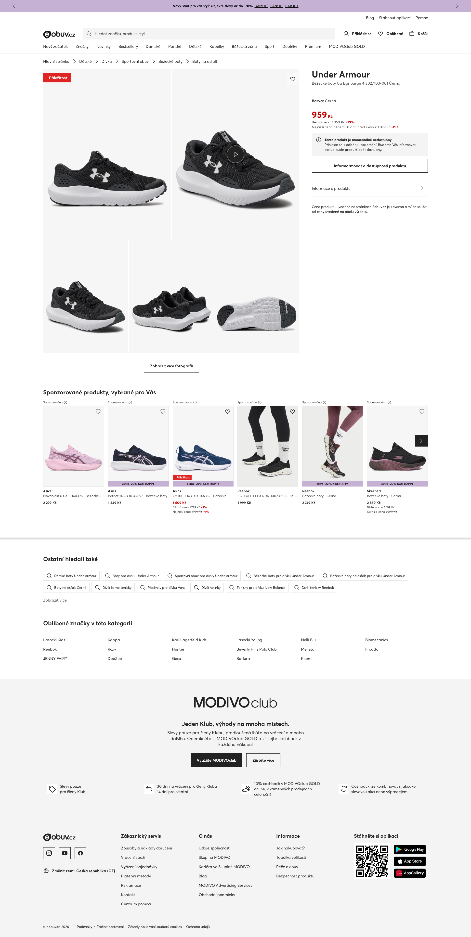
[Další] (457, 6)
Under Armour (341, 74)
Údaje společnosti (215, 848)
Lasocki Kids (54, 639)
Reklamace (131, 885)
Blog (370, 17)
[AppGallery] (410, 873)
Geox (176, 658)
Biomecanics (376, 639)
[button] (107, 154)
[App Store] (410, 861)
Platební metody (136, 875)
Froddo (371, 649)
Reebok (50, 649)
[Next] (421, 441)
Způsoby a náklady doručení (146, 848)
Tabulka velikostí (291, 857)
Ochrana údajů (198, 926)
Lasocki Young (249, 639)
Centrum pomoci (136, 903)
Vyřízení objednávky (139, 866)
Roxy (112, 649)
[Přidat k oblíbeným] (293, 79)
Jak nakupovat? (290, 848)
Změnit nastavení (110, 926)
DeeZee (115, 658)
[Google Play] (410, 850)
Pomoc (422, 17)
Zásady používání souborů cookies (155, 926)
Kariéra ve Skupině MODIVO (224, 866)
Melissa (307, 649)
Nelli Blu (308, 639)
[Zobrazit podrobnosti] (422, 188)
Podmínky (84, 926)
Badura (243, 658)
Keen (305, 658)
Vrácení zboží (133, 857)
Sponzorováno (53, 402)
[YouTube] (65, 853)
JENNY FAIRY (55, 658)
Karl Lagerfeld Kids (189, 639)
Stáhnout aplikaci (395, 17)
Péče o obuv (287, 866)
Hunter (178, 649)
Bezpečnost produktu (295, 875)
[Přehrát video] (236, 154)
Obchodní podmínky (217, 894)
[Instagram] (49, 853)
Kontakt (128, 894)
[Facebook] (80, 853)
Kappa (114, 639)
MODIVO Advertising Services (225, 885)
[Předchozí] (14, 6)
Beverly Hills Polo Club (256, 649)
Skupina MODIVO (214, 857)
